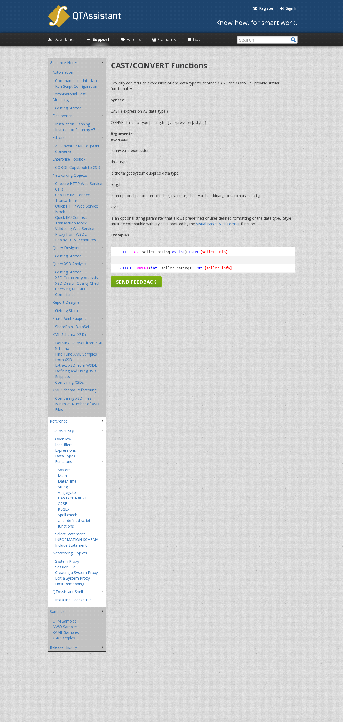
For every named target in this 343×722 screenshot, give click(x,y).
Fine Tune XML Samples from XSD (76, 356)
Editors (59, 137)
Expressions (65, 450)
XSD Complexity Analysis (76, 277)
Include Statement (71, 545)
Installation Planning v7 (75, 129)
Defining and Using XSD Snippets (75, 373)
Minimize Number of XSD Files (77, 406)
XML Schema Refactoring (74, 390)
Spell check (67, 514)
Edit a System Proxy (72, 578)
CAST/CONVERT (72, 498)
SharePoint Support (69, 318)
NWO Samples (65, 626)
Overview (63, 439)
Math (62, 475)
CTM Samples (65, 621)
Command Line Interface (76, 80)
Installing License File (73, 599)
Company (167, 39)
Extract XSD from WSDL (76, 365)
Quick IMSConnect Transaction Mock (71, 220)
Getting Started (68, 107)
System (64, 469)
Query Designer (66, 247)
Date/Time (67, 481)
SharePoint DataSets (73, 326)
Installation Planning (72, 124)
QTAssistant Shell (68, 591)
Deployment (63, 115)
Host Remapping (69, 583)
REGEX (63, 509)
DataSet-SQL (64, 430)
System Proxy (67, 561)
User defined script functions (74, 523)
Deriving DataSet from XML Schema (79, 345)
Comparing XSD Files (73, 398)
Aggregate (67, 492)
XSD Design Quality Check (77, 283)
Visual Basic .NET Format (218, 223)
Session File (65, 566)
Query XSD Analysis (69, 263)
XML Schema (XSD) (69, 334)
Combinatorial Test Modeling (69, 96)
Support (101, 39)
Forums (133, 39)
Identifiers (63, 444)
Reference (59, 421)
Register (266, 8)
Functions (63, 461)
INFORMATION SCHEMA (76, 539)
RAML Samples (66, 632)
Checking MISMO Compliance (70, 291)
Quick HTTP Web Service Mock (76, 208)
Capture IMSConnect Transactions (73, 197)
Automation (63, 72)
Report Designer (67, 302)
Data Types (65, 455)
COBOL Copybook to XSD (77, 167)
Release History (63, 647)
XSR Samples (64, 637)
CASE (62, 503)
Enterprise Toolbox (69, 159)
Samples (57, 611)
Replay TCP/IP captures (75, 239)
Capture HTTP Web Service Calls (78, 186)
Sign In (291, 8)
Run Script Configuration (76, 86)
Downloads (65, 39)
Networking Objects (70, 175)
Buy (196, 39)
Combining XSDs (69, 382)
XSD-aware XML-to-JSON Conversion (77, 148)
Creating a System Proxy (76, 572)
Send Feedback (136, 282)
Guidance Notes (64, 62)
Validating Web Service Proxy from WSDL (74, 231)
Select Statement (70, 533)
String (63, 486)
